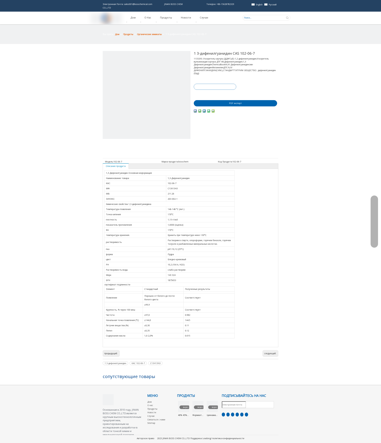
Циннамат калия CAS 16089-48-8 (212, 415)
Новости (151, 412)
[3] (108, 399)
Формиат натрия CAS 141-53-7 (197, 415)
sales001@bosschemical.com (138, 4)
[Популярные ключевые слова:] (287, 17)
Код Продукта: (225, 161)
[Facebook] (223, 414)
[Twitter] (232, 414)
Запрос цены (214, 86)
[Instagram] (241, 414)
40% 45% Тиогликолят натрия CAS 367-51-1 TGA (183, 415)
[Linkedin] (228, 414)
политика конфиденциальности (228, 438)
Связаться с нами (156, 419)
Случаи (150, 416)
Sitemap (151, 423)
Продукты (152, 408)
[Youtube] (237, 414)
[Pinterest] (246, 414)
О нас (150, 405)
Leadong (206, 438)
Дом (149, 401)
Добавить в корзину (215, 94)
